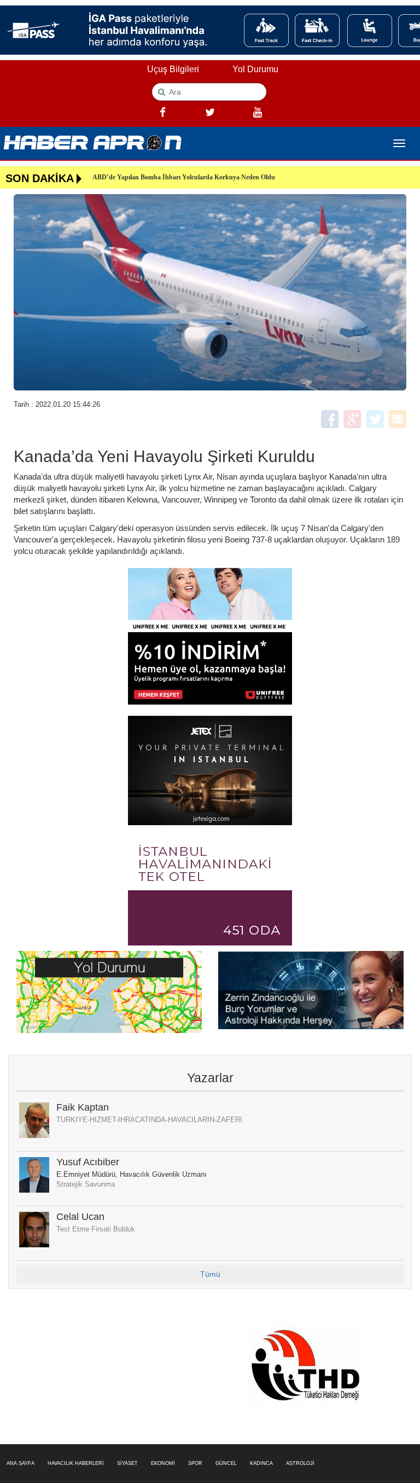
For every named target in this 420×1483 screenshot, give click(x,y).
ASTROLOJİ (300, 1463)
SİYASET (127, 1463)
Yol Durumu (255, 69)
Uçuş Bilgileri (173, 69)
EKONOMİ (163, 1463)
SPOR (195, 1463)
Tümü (210, 1274)
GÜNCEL (226, 1463)
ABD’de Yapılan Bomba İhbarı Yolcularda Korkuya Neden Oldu (183, 177)
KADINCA (261, 1463)
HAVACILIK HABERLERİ (76, 1463)
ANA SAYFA (20, 1463)
